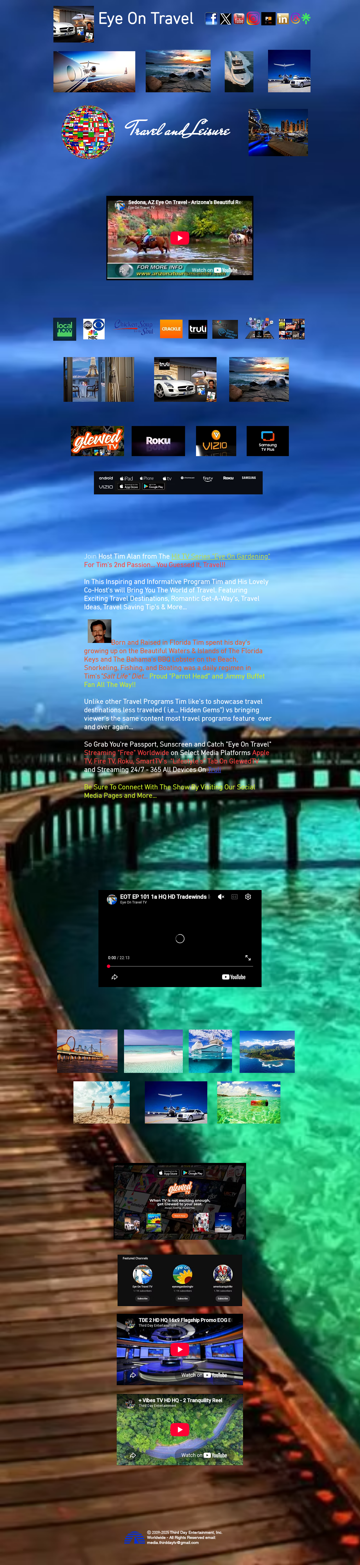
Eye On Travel (146, 20)
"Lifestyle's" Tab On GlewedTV (214, 761)
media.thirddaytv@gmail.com (173, 1542)
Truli (214, 770)
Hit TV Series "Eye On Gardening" (221, 557)
